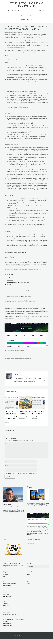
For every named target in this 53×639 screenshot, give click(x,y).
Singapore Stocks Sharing (7, 623)
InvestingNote (9, 565)
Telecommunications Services (7, 607)
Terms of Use (29, 19)
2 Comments (11, 32)
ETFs (3, 581)
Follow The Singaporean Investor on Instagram (13, 15)
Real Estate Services (6, 601)
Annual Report (10, 277)
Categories (28, 10)
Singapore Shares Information (7, 625)
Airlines (4, 576)
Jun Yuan (20, 32)
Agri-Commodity (5, 574)
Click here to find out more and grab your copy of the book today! (37, 509)
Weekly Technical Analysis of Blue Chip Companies (11, 614)
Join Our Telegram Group (30, 15)
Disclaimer (23, 19)
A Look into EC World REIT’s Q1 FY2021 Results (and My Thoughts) (38, 414)
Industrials (4, 590)
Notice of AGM (10, 280)
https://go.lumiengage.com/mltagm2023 (17, 265)
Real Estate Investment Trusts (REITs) (23, 358)
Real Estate (4, 598)
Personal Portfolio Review (10, 358)
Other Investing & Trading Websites (40, 10)
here (39, 37)
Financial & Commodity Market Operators (9, 583)
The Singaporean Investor (22, 635)
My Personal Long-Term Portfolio (17, 10)
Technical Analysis (6, 605)
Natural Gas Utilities (6, 594)
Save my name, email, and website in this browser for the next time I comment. (21, 473)
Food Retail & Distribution (7, 585)
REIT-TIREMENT (6, 621)
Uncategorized (5, 610)
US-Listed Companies (6, 612)
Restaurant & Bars (6, 603)
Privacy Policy (46, 15)
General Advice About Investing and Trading (10, 587)
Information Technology (6, 592)
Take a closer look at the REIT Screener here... (14, 350)
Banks (4, 578)
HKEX (4, 588)
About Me (7, 10)
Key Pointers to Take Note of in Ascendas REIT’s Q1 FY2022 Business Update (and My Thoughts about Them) (11, 415)
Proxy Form (9, 284)
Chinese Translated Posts (7, 579)
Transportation (5, 608)
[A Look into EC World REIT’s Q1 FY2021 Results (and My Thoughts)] (39, 402)
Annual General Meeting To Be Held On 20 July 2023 (18, 282)
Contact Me (39, 15)
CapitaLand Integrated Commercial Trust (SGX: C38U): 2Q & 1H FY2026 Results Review (25, 414)
